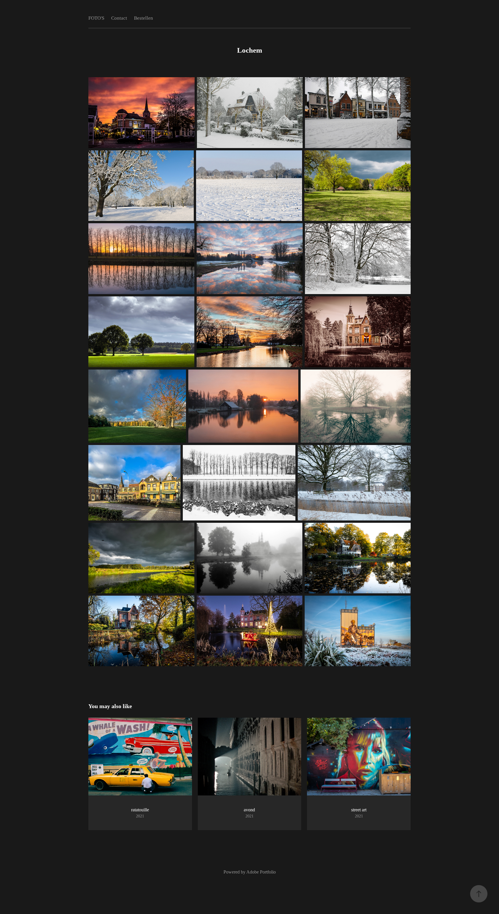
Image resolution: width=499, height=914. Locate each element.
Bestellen (143, 18)
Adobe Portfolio (261, 871)
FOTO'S (96, 18)
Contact (119, 18)
